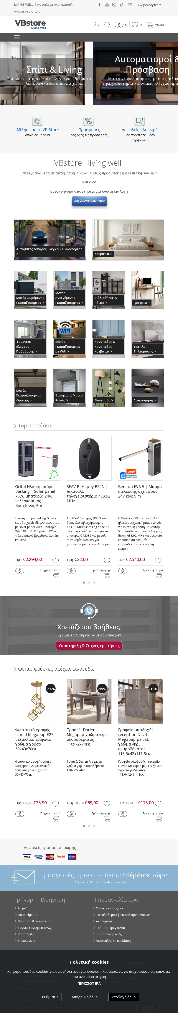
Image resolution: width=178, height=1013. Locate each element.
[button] (120, 25)
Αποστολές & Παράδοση (113, 941)
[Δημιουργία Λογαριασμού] (96, 25)
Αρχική (22, 908)
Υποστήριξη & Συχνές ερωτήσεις (89, 645)
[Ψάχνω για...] (107, 25)
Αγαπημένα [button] (104, 921)
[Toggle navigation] (17, 37)
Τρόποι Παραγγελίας (110, 928)
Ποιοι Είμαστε (27, 915)
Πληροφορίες (148, 5)
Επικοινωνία (26, 941)
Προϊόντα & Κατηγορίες (34, 921)
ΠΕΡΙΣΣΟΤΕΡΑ (89, 983)
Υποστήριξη (26, 934)
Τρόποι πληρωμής (109, 934)
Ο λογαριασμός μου (110, 908)
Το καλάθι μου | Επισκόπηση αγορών (123, 915)
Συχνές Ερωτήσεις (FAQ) (35, 928)
